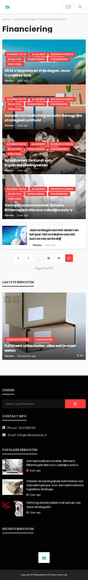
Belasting (15, 59)
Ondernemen (59, 59)
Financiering (36, 59)
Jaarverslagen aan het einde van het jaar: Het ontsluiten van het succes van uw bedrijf (53, 234)
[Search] (80, 6)
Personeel (15, 64)
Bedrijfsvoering (62, 54)
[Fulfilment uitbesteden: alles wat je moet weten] (44, 326)
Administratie (16, 54)
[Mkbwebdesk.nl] (7, 7)
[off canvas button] (68, 6)
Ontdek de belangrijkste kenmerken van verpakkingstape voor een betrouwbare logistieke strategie (55, 485)
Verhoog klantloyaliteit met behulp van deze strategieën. (53, 505)
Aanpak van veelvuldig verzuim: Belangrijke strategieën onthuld (43, 118)
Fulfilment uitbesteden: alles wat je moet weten (40, 348)
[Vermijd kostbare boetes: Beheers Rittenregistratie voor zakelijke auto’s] (12, 467)
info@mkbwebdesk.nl (32, 435)
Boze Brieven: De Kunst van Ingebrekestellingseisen (28, 162)
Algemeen (38, 54)
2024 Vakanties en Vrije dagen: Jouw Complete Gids (37, 73)
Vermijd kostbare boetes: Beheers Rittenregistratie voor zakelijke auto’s (38, 207)
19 (59, 258)
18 (48, 258)
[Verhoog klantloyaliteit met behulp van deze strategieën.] (12, 508)
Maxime (9, 80)
